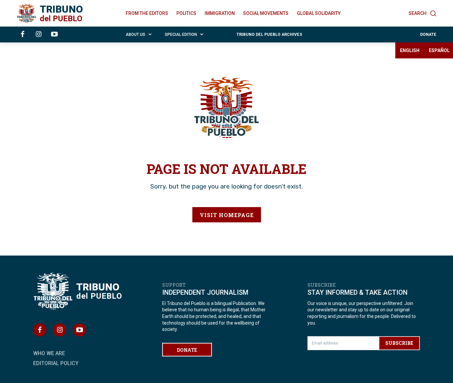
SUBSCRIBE (399, 343)
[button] (422, 13)
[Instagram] (38, 34)
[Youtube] (54, 34)
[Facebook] (23, 34)
